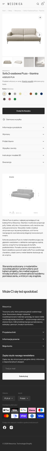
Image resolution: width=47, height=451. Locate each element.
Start (4, 11)
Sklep (10, 11)
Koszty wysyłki (27, 83)
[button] (3, 4)
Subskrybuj (22, 381)
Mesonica (17, 11)
